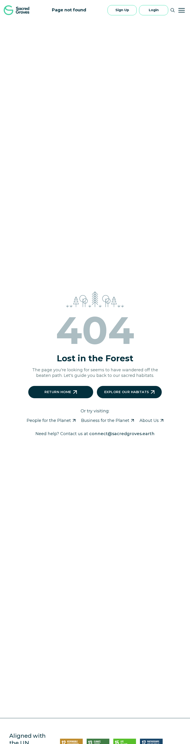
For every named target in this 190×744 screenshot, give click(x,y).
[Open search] (173, 10)
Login (154, 10)
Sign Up (122, 10)
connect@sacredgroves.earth (122, 433)
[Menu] (181, 10)
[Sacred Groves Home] (17, 10)
